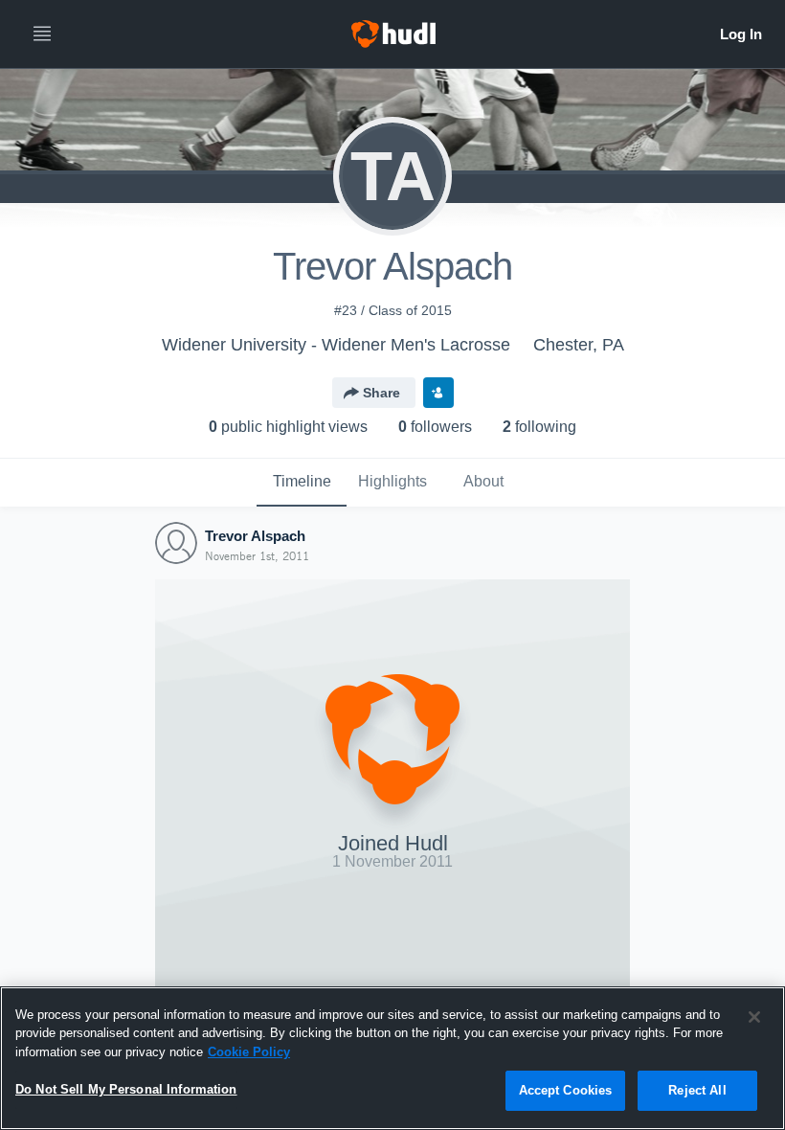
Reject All (697, 1090)
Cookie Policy (249, 1052)
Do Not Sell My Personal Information (126, 1089)
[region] (392, 1058)
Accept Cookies (566, 1090)
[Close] (754, 1017)
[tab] (302, 483)
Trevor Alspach (255, 536)
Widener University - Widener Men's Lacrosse (336, 344)
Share (381, 392)
